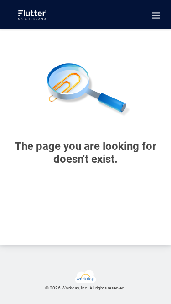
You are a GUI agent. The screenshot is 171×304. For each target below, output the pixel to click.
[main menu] (156, 15)
